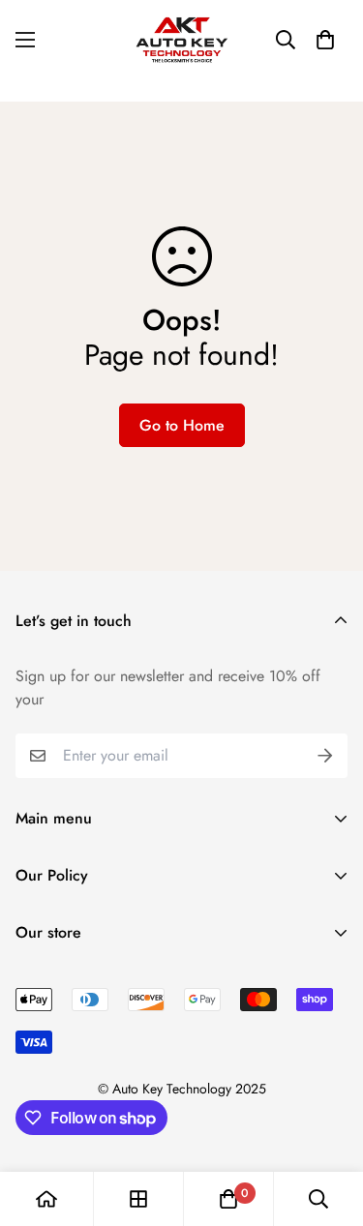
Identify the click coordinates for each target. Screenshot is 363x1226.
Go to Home (182, 425)
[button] (325, 39)
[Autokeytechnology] (182, 39)
